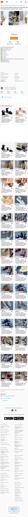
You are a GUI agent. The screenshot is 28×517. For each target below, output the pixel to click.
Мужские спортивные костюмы (19, 459)
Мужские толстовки (19, 473)
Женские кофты (4, 442)
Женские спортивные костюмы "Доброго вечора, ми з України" (19, 432)
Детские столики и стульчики (18, 452)
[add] (17, 2)
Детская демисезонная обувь (19, 449)
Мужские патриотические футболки (18, 462)
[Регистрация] (21, 2)
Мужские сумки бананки (18, 476)
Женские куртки (4, 424)
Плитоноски (3, 437)
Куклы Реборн (4, 473)
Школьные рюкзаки (5, 490)
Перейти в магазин (8, 97)
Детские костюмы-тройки (4, 457)
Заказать (14, 38)
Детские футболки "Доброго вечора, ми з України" (5, 462)
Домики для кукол (4, 449)
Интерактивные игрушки (4, 486)
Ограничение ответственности (18, 492)
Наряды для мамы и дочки (19, 435)
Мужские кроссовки (19, 455)
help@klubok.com (18, 497)
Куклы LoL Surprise (19, 439)
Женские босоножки (19, 80)
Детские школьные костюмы (5, 460)
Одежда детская (4, 454)
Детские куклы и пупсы (4, 480)
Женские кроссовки (19, 424)
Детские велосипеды (5, 470)
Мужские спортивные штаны (19, 471)
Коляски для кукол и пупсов (5, 477)
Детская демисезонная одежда (18, 442)
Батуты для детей (4, 482)
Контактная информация (17, 490)
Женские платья (4, 429)
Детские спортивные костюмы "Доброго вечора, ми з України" (5, 467)
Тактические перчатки (17, 469)
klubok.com (2, 2)
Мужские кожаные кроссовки (18, 466)
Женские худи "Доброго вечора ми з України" (19, 427)
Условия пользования (17, 495)
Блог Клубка (17, 485)
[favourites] (7, 2)
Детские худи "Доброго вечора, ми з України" (19, 445)
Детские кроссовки (5, 488)
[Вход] (25, 2)
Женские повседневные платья (4, 439)
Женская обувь (4, 432)
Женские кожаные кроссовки (4, 435)
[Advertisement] (14, 29)
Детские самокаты (18, 437)
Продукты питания (5, 475)
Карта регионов (18, 483)
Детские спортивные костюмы (5, 493)
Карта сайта (17, 482)
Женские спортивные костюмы (5, 427)
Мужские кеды (18, 457)
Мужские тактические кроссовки (19, 479)
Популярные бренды (19, 487)
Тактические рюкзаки (5, 444)
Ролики (2, 484)
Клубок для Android (19, 500)
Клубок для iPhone (19, 499)
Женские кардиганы (5, 430)
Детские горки (4, 447)
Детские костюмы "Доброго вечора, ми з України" (5, 452)
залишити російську (14, 513)
